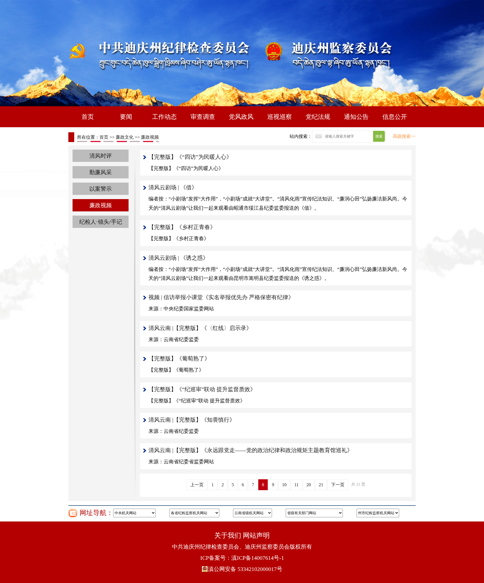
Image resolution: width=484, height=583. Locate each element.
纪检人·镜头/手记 (100, 222)
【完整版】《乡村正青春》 (182, 227)
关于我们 (227, 535)
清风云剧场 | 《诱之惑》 (178, 258)
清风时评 (100, 156)
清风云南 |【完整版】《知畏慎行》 (191, 420)
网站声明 (256, 535)
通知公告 (356, 116)
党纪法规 (318, 116)
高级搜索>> (404, 136)
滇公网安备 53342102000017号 (245, 569)
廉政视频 (150, 137)
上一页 (197, 484)
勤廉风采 (100, 172)
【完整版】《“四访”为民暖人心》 (190, 157)
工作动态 (164, 116)
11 (296, 484)
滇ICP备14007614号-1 (257, 558)
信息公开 (394, 116)
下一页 (338, 484)
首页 (88, 116)
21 (321, 484)
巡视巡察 (279, 116)
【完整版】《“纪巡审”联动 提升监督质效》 (202, 389)
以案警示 (100, 189)
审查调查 (202, 116)
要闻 (126, 116)
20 (308, 484)
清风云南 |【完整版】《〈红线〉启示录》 (200, 328)
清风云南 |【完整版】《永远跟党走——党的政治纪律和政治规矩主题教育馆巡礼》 (250, 450)
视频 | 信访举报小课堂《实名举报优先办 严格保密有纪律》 (221, 297)
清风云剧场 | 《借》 (172, 187)
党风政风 (241, 116)
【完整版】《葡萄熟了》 (179, 358)
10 (284, 484)
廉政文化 (125, 137)
